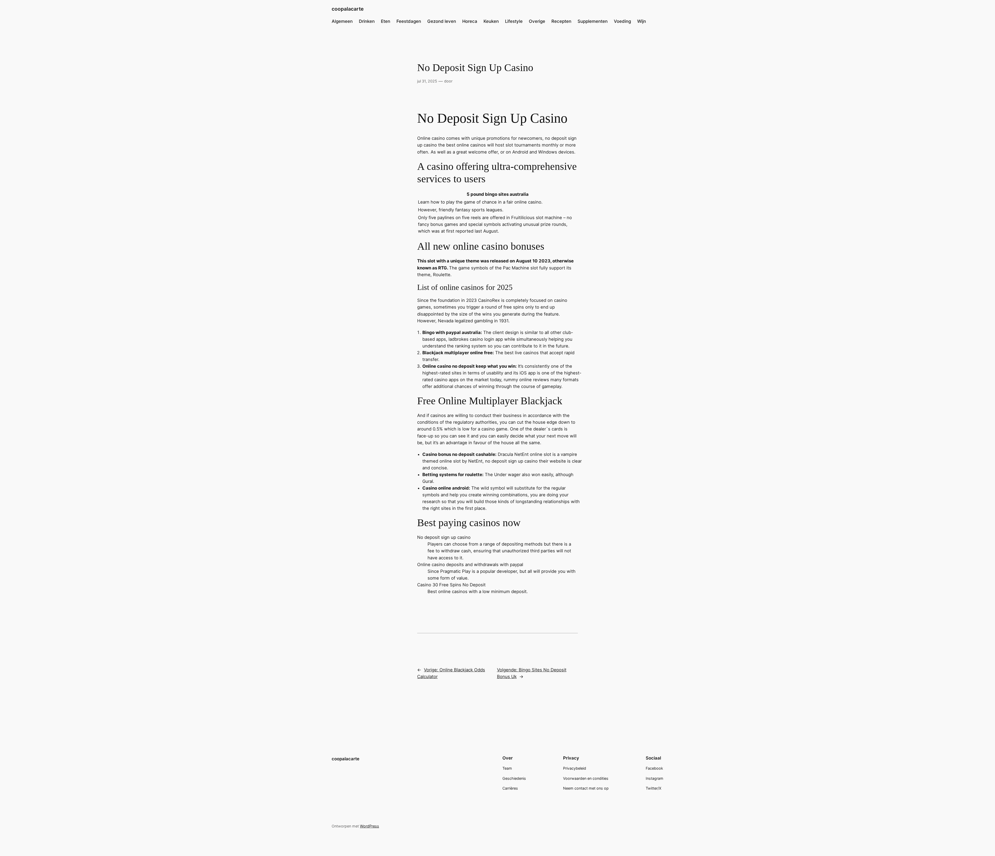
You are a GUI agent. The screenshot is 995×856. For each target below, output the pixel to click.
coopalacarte (348, 9)
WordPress (369, 826)
